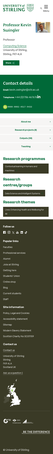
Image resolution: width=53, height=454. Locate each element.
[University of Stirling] (18, 7)
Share (9, 63)
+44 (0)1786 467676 (26, 97)
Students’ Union (11, 275)
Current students (12, 293)
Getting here (9, 270)
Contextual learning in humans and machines (21, 168)
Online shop (9, 281)
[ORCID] (5, 107)
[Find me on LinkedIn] (39, 97)
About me (26, 121)
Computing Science (14, 45)
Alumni (6, 258)
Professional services (14, 252)
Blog (5, 287)
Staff (5, 299)
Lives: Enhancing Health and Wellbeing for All (24, 211)
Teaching (25, 146)
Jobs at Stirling (11, 264)
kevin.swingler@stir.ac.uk (24, 89)
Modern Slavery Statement (17, 330)
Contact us (9, 350)
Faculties (7, 247)
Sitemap (7, 324)
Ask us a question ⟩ (13, 372)
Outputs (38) (26, 138)
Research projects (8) (26, 130)
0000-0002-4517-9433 (20, 107)
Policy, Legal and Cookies (16, 313)
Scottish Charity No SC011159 (18, 336)
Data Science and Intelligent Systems (22, 193)
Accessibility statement (15, 318)
